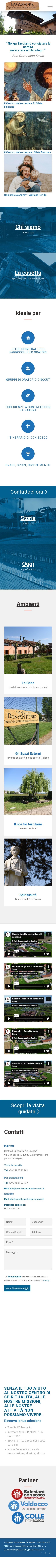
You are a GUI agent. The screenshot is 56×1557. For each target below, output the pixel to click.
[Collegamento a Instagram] (45, 1553)
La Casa (28, 683)
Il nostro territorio (28, 824)
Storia (28, 518)
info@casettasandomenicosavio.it (27, 1188)
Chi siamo (28, 227)
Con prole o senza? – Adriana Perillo (25, 195)
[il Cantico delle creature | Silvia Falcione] (28, 131)
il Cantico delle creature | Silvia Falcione (27, 152)
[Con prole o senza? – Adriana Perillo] (28, 173)
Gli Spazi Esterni (28, 754)
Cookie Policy (34, 1550)
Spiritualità (28, 895)
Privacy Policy (22, 1550)
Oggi (28, 564)
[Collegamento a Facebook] (41, 1553)
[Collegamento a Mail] (50, 1553)
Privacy (46, 1280)
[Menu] (48, 6)
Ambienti (28, 604)
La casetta (28, 272)
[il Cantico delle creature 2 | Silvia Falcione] (28, 81)
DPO (42, 1550)
